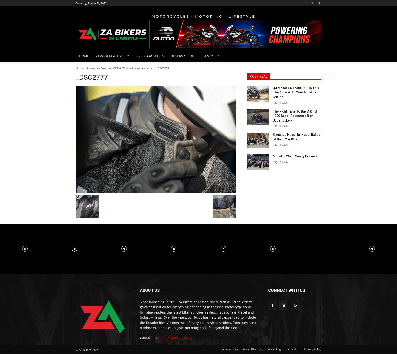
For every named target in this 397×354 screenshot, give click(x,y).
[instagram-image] (25, 249)
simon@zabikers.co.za (175, 337)
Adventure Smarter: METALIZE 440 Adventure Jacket (120, 68)
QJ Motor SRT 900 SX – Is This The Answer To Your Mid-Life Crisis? (296, 92)
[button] (315, 56)
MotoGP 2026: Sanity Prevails (295, 156)
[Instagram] (312, 3)
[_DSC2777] (156, 139)
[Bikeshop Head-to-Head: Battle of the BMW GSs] (258, 140)
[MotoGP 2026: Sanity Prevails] (258, 162)
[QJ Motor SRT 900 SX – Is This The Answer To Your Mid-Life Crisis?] (258, 94)
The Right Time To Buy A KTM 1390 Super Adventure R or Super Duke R (295, 116)
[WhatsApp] (318, 3)
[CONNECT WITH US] (294, 297)
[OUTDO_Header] (235, 34)
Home (80, 68)
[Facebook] (306, 3)
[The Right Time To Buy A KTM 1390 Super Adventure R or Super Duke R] (258, 117)
